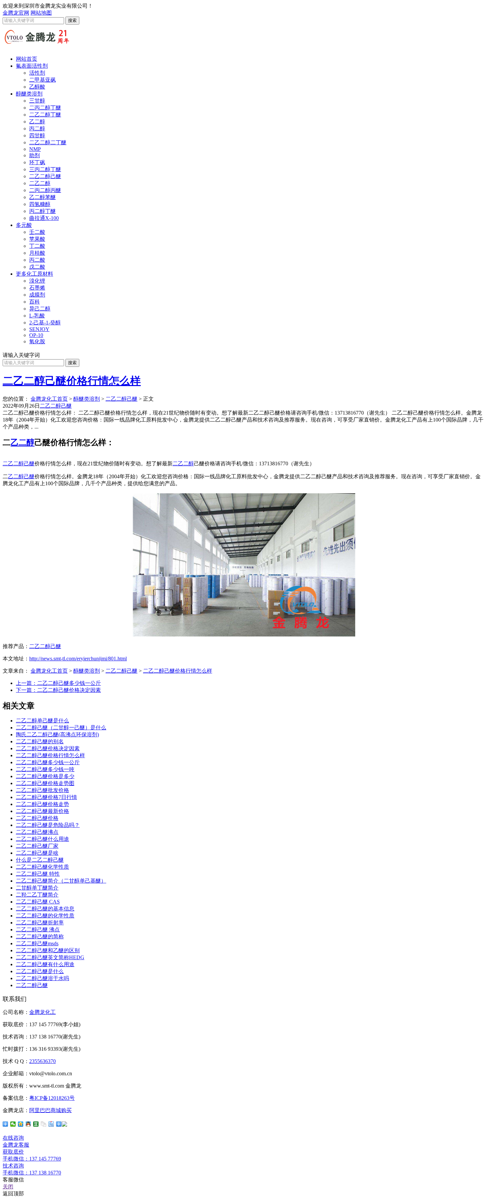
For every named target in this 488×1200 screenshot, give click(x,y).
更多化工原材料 (34, 274)
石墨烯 (37, 288)
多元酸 (24, 225)
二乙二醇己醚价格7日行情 (46, 797)
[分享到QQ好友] (28, 1124)
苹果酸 (37, 239)
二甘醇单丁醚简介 (37, 888)
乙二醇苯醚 (42, 197)
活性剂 (37, 73)
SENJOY (39, 329)
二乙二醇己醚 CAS (38, 901)
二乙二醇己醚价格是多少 (45, 776)
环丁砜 (37, 162)
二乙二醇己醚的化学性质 (45, 915)
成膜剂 (37, 295)
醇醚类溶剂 (29, 94)
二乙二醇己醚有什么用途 (45, 964)
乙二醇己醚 (21, 476)
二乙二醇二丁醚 (47, 142)
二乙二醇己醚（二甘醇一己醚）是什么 (61, 727)
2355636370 (42, 1061)
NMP (35, 149)
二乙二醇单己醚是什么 (42, 720)
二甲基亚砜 (42, 80)
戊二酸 (37, 267)
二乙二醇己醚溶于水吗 (42, 978)
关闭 (8, 1186)
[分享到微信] (13, 1124)
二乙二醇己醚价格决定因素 (48, 748)
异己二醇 (39, 308)
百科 (34, 301)
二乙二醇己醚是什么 (40, 971)
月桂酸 (37, 253)
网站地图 (41, 13)
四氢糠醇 (39, 204)
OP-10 (36, 335)
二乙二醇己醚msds (37, 943)
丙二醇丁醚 (42, 211)
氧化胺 (37, 341)
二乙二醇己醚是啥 (37, 853)
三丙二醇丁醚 (45, 169)
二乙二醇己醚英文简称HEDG (50, 957)
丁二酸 (37, 246)
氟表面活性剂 (32, 66)
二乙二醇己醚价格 (37, 818)
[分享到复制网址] (43, 1124)
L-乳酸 (37, 315)
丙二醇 (37, 128)
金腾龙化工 (42, 1012)
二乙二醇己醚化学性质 (42, 867)
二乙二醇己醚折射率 (40, 922)
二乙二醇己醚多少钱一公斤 (48, 762)
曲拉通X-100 (44, 218)
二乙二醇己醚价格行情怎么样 (72, 381)
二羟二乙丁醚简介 (37, 895)
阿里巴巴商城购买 (50, 1110)
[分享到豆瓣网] (36, 1124)
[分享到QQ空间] (21, 1124)
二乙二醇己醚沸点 (37, 832)
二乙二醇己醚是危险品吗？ (48, 825)
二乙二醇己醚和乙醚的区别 (48, 950)
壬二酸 (37, 232)
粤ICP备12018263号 (52, 1098)
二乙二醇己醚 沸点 (38, 929)
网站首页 (26, 59)
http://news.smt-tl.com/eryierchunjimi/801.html (78, 658)
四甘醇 (37, 135)
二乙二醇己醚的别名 (40, 741)
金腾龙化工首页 (49, 399)
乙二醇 (37, 121)
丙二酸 (37, 260)
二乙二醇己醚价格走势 (42, 804)
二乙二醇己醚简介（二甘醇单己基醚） (61, 881)
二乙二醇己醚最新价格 (42, 811)
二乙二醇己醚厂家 (37, 846)
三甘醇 (37, 100)
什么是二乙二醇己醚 (40, 860)
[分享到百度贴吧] (51, 1124)
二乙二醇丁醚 (45, 114)
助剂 (34, 155)
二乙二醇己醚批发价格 (42, 790)
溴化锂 (37, 281)
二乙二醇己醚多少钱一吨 (45, 769)
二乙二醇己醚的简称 (40, 936)
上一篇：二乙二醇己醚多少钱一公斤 (58, 683)
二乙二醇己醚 (45, 176)
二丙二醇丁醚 (45, 107)
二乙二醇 (39, 183)
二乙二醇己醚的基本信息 (45, 908)
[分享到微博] (61, 1124)
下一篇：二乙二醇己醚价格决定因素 (58, 690)
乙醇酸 (37, 87)
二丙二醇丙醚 (45, 190)
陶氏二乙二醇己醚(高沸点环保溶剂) (57, 734)
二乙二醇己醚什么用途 (42, 839)
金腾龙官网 (16, 13)
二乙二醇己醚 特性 (38, 874)
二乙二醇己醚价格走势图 (45, 783)
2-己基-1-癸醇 (45, 322)
